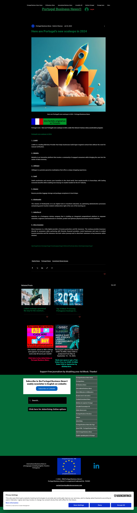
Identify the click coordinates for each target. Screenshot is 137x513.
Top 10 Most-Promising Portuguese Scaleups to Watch (66, 310)
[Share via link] (47, 268)
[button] (65, 5)
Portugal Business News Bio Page (85, 424)
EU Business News (81, 385)
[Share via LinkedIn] (42, 268)
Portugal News (46, 261)
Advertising (79, 421)
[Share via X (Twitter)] (37, 268)
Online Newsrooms (81, 410)
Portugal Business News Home (84, 377)
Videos (78, 417)
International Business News (84, 388)
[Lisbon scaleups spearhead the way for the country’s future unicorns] (36, 297)
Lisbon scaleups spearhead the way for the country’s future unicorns (35, 310)
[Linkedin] (96, 466)
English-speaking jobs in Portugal (85, 435)
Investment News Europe (60, 261)
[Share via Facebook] (32, 268)
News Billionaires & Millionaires (84, 392)
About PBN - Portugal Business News (86, 428)
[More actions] (104, 26)
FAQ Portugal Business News (84, 432)
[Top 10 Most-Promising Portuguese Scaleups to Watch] (68, 297)
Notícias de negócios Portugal (84, 403)
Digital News (36, 261)
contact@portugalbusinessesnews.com (69, 485)
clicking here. (67, 366)
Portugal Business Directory (84, 414)
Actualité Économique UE (83, 406)
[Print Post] (52, 268)
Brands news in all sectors (83, 395)
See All (113, 285)
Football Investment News (83, 399)
